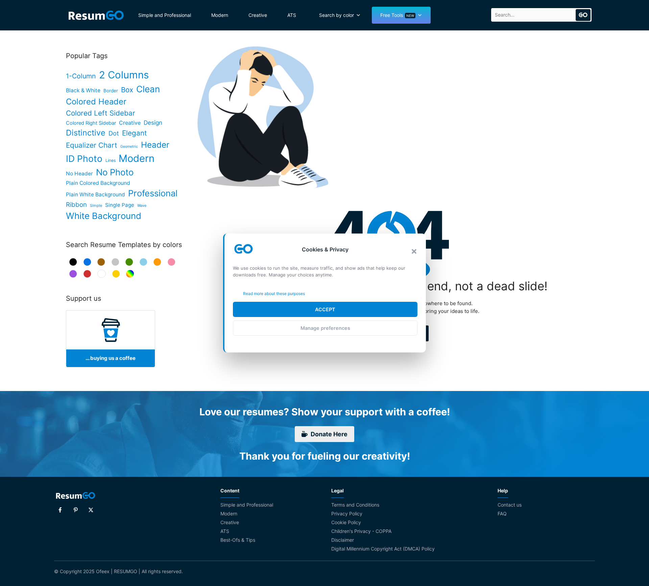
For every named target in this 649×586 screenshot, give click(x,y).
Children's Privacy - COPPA (361, 531)
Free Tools (397, 15)
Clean (148, 89)
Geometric (129, 146)
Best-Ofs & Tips (237, 540)
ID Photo (84, 158)
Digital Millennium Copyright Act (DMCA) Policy (383, 549)
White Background (103, 216)
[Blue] (87, 262)
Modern (219, 15)
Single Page (119, 205)
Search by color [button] (336, 15)
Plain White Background (95, 194)
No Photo (115, 172)
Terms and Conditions (355, 505)
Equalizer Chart (91, 145)
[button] (414, 251)
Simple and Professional (164, 15)
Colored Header (96, 101)
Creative (257, 15)
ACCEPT (325, 309)
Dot (114, 133)
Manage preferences (325, 328)
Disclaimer (342, 540)
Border (110, 90)
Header (155, 145)
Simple (96, 205)
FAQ (502, 513)
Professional (152, 193)
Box (127, 90)
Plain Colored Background (98, 183)
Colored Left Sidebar (100, 113)
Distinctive (85, 133)
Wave (141, 205)
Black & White (83, 90)
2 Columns (124, 75)
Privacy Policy (346, 513)
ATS (291, 15)
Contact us (510, 505)
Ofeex (103, 571)
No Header (79, 173)
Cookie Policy (346, 522)
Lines (110, 160)
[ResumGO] (96, 15)
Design (153, 122)
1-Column (81, 76)
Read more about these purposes (274, 293)
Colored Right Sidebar (91, 123)
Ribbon (76, 205)
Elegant (134, 133)
